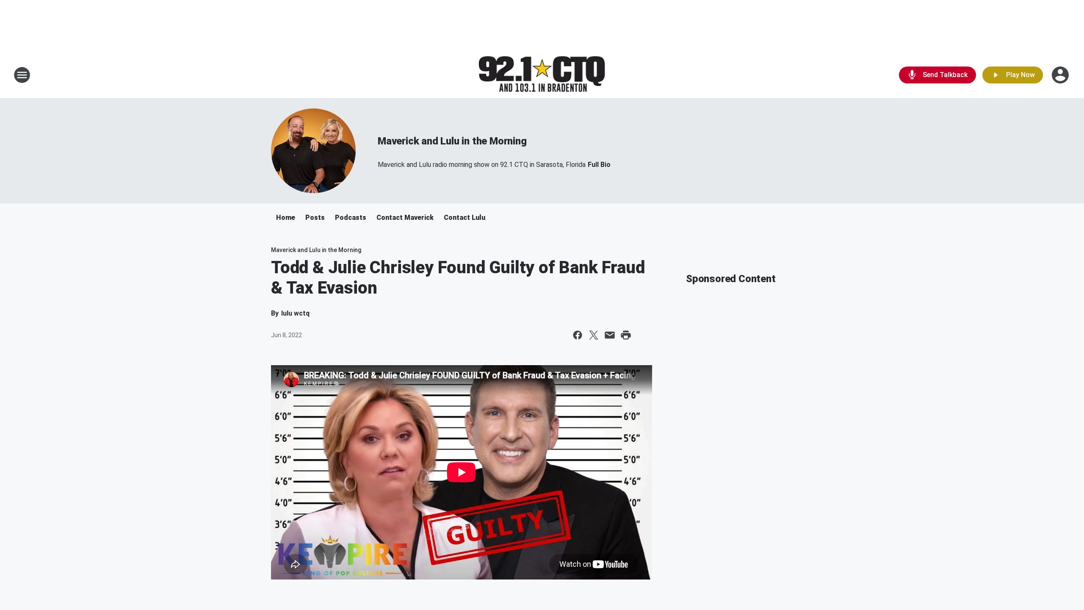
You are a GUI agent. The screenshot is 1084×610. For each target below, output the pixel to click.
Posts (315, 218)
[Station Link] (542, 75)
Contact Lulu (464, 218)
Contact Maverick (405, 218)
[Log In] (1061, 75)
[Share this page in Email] (610, 335)
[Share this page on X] (594, 335)
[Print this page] (626, 335)
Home (285, 218)
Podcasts (350, 218)
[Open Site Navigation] (22, 75)
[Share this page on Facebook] (577, 335)
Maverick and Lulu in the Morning (452, 141)
